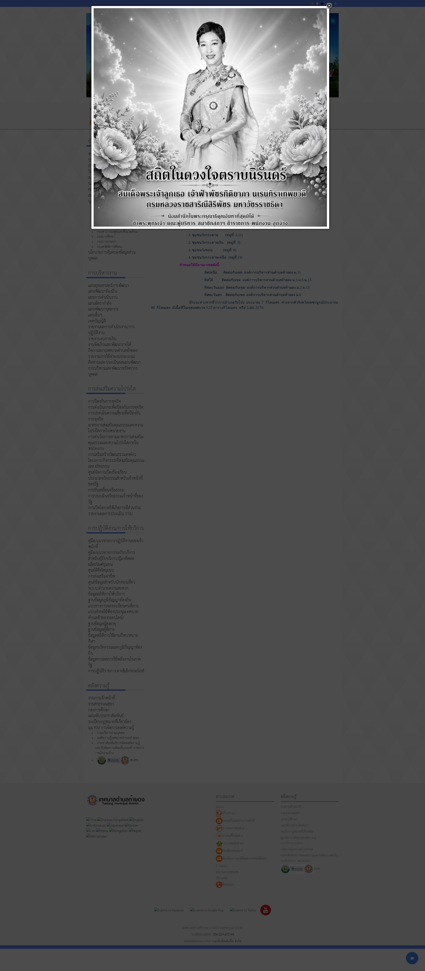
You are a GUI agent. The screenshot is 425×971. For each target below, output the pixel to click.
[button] (329, 6)
